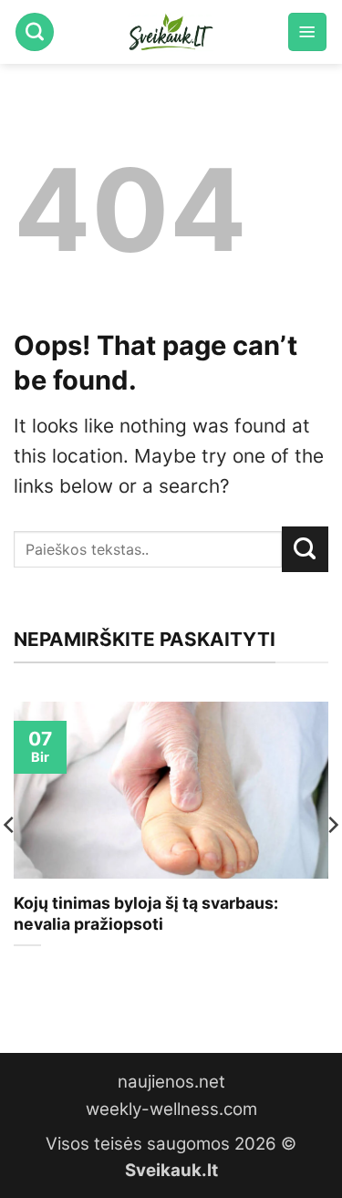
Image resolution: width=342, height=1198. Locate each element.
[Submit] (305, 549)
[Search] (35, 32)
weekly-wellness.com (171, 1109)
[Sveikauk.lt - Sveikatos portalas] (171, 32)
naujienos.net (171, 1081)
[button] (307, 32)
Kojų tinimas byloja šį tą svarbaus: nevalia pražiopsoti (146, 913)
